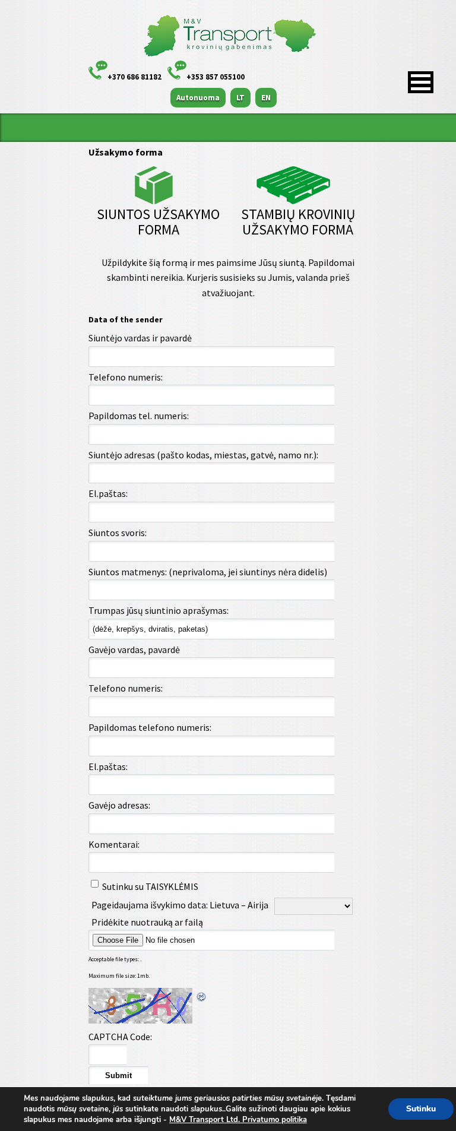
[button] (420, 82)
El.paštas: (108, 493)
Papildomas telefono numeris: (149, 727)
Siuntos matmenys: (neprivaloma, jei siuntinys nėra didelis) (207, 572)
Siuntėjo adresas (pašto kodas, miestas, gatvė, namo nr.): (203, 455)
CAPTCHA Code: (120, 1037)
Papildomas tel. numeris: (138, 416)
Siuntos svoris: (117, 532)
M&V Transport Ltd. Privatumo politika (238, 1119)
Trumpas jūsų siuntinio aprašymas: (158, 610)
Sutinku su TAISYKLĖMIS (150, 886)
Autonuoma (198, 98)
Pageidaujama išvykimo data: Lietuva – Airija (179, 905)
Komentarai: (114, 844)
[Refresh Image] (201, 995)
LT (240, 98)
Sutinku (421, 1108)
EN (266, 98)
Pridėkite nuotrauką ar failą (147, 922)
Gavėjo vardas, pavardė (134, 649)
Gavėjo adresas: (119, 805)
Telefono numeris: (125, 377)
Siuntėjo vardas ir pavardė (140, 338)
